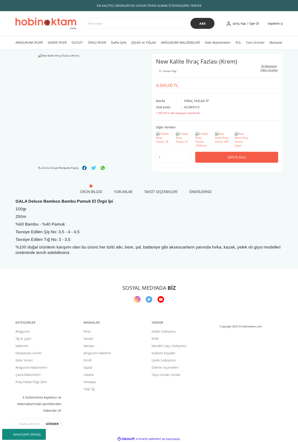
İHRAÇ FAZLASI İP (196, 101)
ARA (202, 23)
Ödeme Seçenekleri (165, 367)
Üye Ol (254, 23)
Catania (89, 375)
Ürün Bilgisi (91, 191)
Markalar (276, 42)
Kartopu (89, 346)
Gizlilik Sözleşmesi (164, 331)
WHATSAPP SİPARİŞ (27, 434)
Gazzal (88, 367)
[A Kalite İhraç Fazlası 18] (163, 139)
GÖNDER (52, 424)
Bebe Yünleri (24, 360)
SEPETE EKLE (236, 157)
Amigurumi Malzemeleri (31, 367)
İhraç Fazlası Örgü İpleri (31, 382)
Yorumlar (123, 191)
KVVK (155, 339)
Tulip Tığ (89, 389)
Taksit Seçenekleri (160, 191)
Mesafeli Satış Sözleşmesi (169, 346)
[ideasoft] (126, 439)
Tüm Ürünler (255, 42)
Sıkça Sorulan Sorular (166, 375)
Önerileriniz (200, 191)
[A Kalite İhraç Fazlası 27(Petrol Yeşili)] (203, 139)
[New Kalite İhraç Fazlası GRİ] (222, 139)
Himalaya (90, 382)
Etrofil (87, 360)
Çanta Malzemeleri (28, 375)
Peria (87, 331)
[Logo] (45, 23)
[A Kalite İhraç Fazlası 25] (183, 139)
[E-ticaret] (148, 439)
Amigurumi (22, 331)
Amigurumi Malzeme (97, 353)
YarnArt (88, 339)
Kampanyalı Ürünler (28, 353)
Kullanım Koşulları (163, 353)
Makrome (21, 346)
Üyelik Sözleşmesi (164, 360)
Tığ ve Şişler (23, 339)
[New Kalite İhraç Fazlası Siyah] (242, 139)
